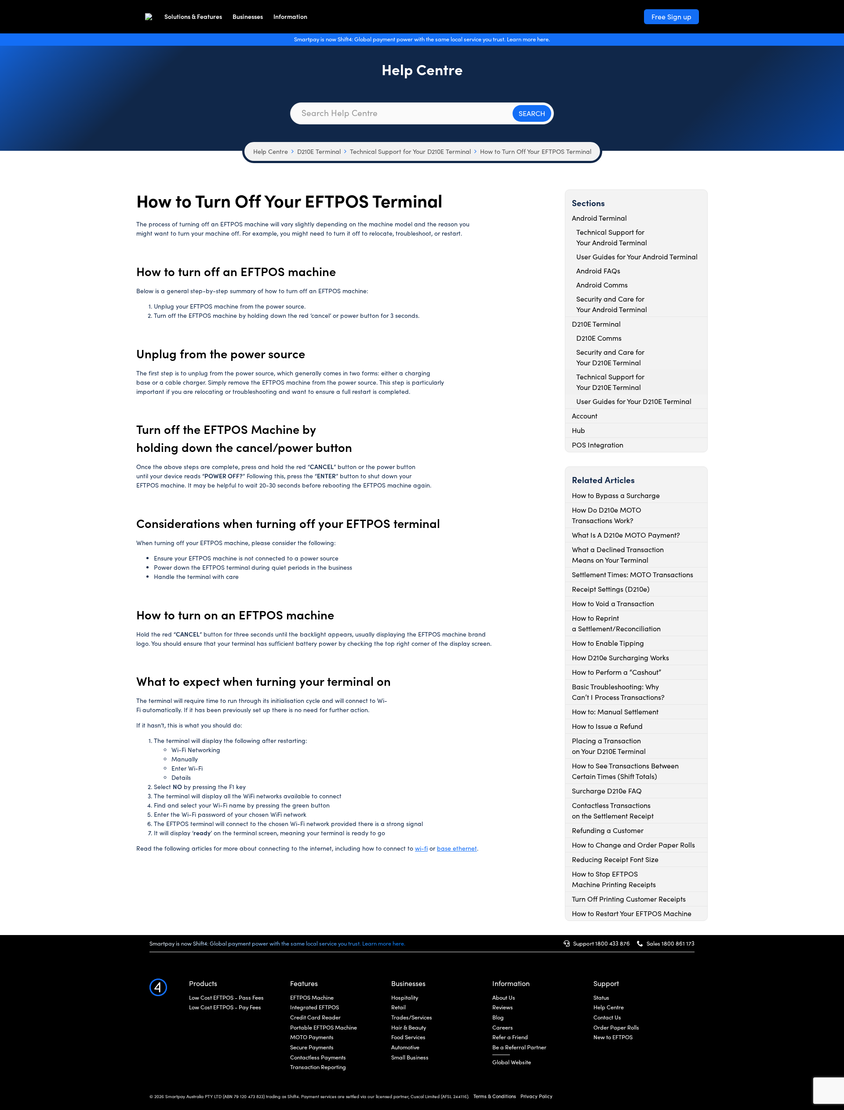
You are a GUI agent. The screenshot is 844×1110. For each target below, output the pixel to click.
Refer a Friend (510, 1037)
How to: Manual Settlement (615, 711)
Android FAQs (598, 270)
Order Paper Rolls (616, 1027)
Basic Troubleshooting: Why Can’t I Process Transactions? (618, 692)
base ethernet (457, 848)
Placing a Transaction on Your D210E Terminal (609, 746)
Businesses (248, 16)
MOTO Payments (312, 1037)
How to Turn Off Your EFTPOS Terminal (535, 151)
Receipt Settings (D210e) (611, 588)
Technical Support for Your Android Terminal (611, 237)
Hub (578, 430)
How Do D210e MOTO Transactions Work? (606, 515)
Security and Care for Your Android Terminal (611, 304)
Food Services (408, 1037)
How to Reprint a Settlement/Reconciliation (616, 623)
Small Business (410, 1057)
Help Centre (270, 151)
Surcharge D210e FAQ (607, 790)
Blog (498, 1017)
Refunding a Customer (608, 830)
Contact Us (607, 1017)
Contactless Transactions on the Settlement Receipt (613, 810)
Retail (398, 1007)
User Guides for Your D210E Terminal (633, 401)
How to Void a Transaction (613, 603)
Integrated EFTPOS (314, 1007)
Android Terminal (599, 217)
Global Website (511, 1062)
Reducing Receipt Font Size (615, 859)
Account (584, 415)
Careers (502, 1027)
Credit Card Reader (315, 1017)
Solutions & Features (193, 16)
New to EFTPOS (613, 1037)
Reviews (502, 1007)
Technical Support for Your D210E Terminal (410, 151)
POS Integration (597, 444)
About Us (503, 997)
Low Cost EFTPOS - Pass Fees (226, 997)
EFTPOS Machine (312, 997)
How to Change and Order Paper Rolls (633, 844)
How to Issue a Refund (607, 726)
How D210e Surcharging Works (620, 657)
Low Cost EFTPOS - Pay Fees (225, 1007)
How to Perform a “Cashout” (616, 672)
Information (290, 16)
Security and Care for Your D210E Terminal (610, 357)
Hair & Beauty (408, 1027)
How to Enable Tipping (608, 643)
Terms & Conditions (494, 1096)
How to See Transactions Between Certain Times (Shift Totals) (625, 771)
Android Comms (602, 284)
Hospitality (404, 997)
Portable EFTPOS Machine (323, 1027)
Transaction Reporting (318, 1066)
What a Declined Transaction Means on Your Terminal (618, 554)
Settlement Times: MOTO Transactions (632, 574)
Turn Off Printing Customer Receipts (629, 898)
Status (601, 997)
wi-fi (421, 848)
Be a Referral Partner (519, 1047)
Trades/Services (411, 1017)
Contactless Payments (318, 1057)
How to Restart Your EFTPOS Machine (631, 913)
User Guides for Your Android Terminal (637, 256)
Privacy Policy (536, 1096)
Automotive (405, 1047)
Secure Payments (312, 1047)
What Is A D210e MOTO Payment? (626, 534)
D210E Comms (599, 337)
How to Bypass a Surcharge (616, 495)
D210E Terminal (319, 151)
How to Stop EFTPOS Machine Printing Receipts (614, 879)
